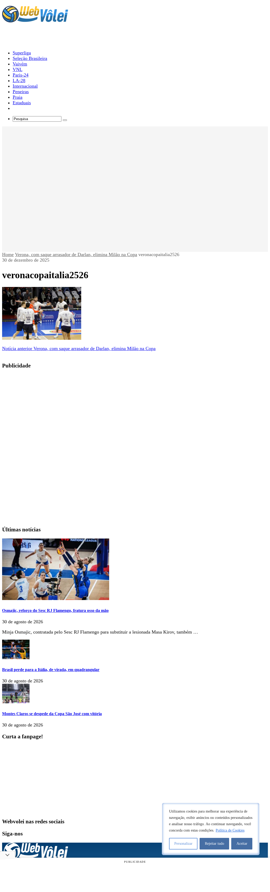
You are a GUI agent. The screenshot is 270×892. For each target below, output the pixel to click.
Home (8, 254)
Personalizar (183, 844)
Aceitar (242, 844)
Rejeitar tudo (214, 844)
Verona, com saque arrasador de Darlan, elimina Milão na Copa (76, 254)
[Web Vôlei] (35, 20)
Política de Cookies (230, 830)
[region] (210, 829)
